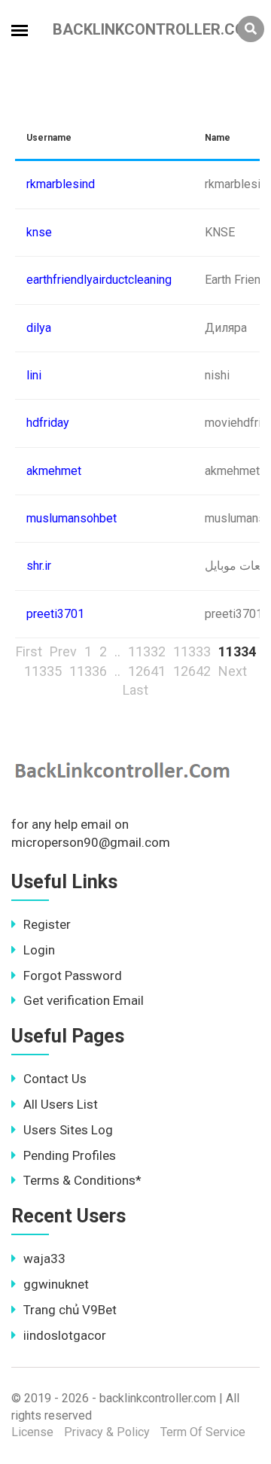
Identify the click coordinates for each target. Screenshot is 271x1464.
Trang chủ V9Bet (70, 1309)
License (32, 1432)
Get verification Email (83, 1000)
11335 (43, 671)
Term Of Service (202, 1432)
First (29, 651)
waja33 (44, 1258)
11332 (147, 651)
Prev (63, 651)
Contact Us (55, 1078)
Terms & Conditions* (82, 1180)
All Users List (60, 1104)
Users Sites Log (68, 1129)
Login (39, 949)
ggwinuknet (56, 1284)
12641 (147, 671)
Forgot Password (72, 975)
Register (47, 924)
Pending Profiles (69, 1155)
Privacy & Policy (107, 1432)
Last (135, 690)
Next (232, 671)
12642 (192, 671)
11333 (192, 651)
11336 (88, 671)
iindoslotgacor (64, 1335)
